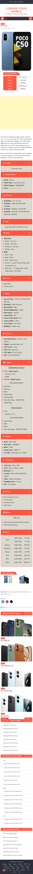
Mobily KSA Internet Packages (10, 837)
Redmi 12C (5, 719)
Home (11, 1)
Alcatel (5, 870)
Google (13, 868)
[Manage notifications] (3, 870)
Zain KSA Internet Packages (10, 833)
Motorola (11, 866)
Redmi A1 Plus (4, 139)
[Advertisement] (16, 112)
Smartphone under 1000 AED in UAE (13, 819)
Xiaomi (2, 23)
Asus (10, 870)
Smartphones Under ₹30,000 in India (13, 804)
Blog (15, 1)
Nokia (27, 868)
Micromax (23, 870)
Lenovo (14, 872)
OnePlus (20, 864)
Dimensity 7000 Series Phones (10, 743)
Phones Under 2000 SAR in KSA (12, 776)
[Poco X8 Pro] (16, 702)
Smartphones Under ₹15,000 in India (13, 791)
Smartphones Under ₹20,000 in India (13, 795)
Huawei (22, 866)
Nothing (27, 866)
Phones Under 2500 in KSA (10, 780)
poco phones (23, 607)
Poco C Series (16, 607)
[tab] (16, 163)
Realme (5, 866)
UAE (4, 816)
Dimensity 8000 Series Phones (10, 735)
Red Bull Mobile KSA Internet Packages (13, 855)
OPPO (25, 864)
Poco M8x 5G (5, 640)
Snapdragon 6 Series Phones (10, 739)
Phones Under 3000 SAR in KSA (12, 784)
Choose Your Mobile (16, 10)
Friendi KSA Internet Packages (10, 848)
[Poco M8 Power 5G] (16, 651)
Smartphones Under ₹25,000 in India (13, 799)
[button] (8, 578)
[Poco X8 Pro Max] (16, 677)
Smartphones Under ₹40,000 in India (13, 812)
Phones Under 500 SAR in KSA (11, 763)
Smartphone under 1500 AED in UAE (13, 823)
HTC (17, 870)
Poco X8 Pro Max (6, 691)
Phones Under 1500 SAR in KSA (12, 772)
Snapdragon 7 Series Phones (10, 732)
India (4, 788)
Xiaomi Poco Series (15, 188)
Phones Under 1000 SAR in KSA (12, 767)
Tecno (23, 868)
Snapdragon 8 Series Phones (10, 725)
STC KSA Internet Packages (10, 841)
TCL (28, 870)
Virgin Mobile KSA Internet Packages (12, 844)
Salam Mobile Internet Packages (11, 851)
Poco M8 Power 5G (7, 666)
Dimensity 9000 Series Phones (10, 728)
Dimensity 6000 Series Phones (10, 750)
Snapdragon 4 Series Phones (10, 746)
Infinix (18, 868)
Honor (16, 866)
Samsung (4, 864)
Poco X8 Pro (5, 716)
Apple (9, 864)
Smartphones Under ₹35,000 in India (13, 808)
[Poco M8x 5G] (16, 626)
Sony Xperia (7, 868)
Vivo (30, 864)
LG (14, 870)
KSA (4, 760)
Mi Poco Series (9, 607)
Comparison (20, 1)
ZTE (19, 872)
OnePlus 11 (28, 719)
